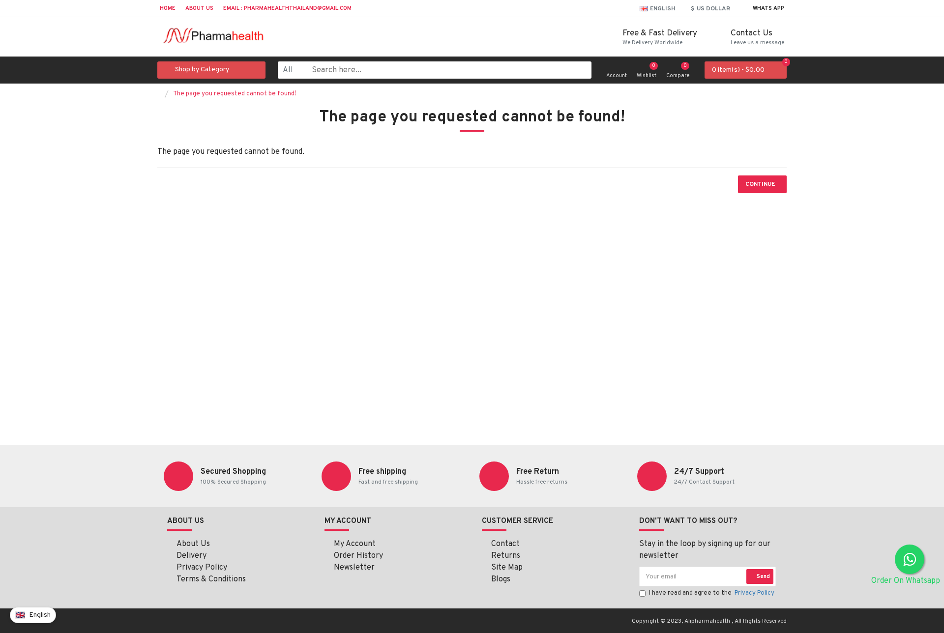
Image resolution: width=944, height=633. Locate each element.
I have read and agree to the (711, 593)
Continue (760, 184)
